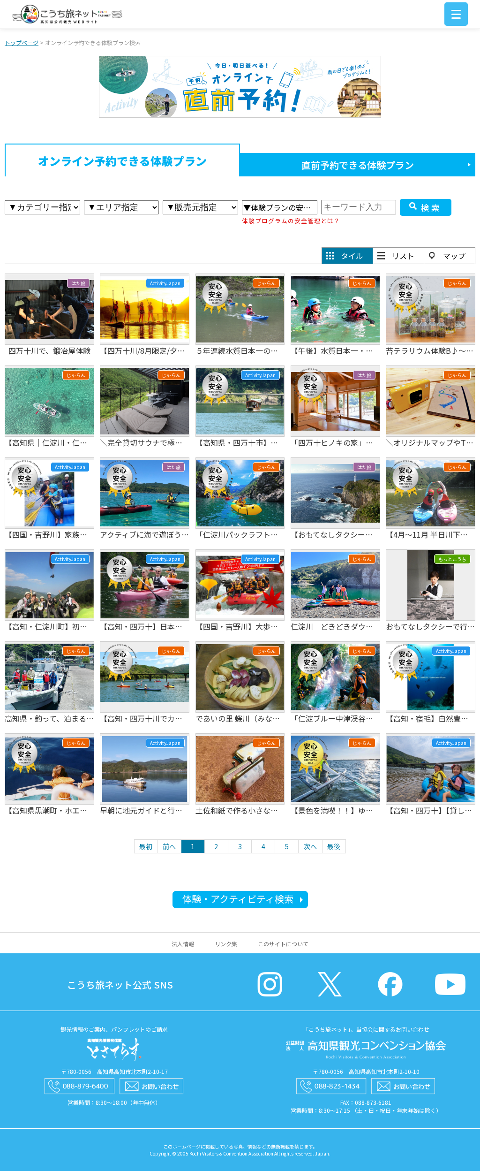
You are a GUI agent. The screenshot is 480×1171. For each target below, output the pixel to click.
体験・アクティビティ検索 (237, 898)
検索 (431, 207)
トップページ (21, 42)
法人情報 (183, 944)
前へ (169, 846)
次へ (310, 846)
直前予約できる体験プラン (357, 165)
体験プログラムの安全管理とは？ (291, 220)
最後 (333, 846)
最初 (145, 846)
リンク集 (226, 944)
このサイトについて (283, 944)
